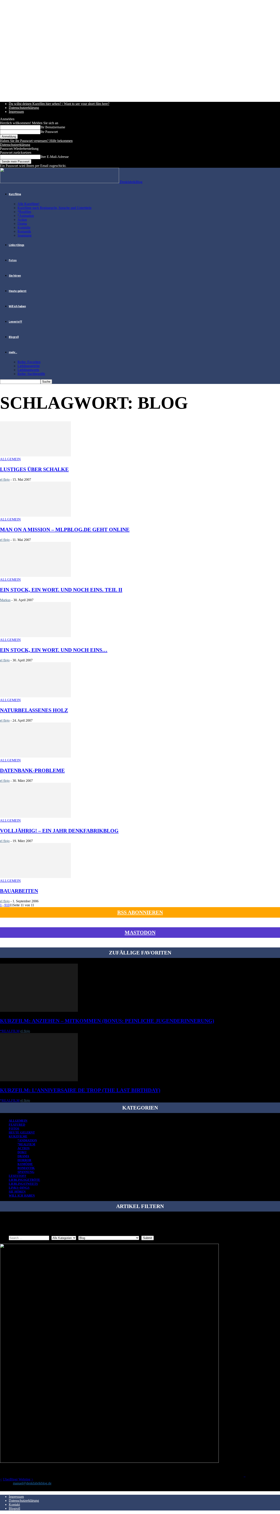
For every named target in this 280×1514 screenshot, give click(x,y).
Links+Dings (16, 245)
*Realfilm (24, 212)
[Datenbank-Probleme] (35, 756)
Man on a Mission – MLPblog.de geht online (65, 529)
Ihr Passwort (49, 132)
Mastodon (140, 932)
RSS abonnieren (140, 912)
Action (22, 219)
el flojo (5, 479)
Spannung (25, 235)
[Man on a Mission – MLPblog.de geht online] (35, 515)
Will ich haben (17, 306)
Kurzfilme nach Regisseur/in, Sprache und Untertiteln (54, 208)
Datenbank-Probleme (32, 770)
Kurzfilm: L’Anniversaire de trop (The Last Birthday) (80, 1090)
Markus (5, 600)
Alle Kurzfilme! (28, 204)
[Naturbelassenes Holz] (35, 696)
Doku (22, 1152)
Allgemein (10, 459)
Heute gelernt (17, 291)
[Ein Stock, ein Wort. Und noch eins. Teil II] (35, 576)
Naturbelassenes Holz (34, 710)
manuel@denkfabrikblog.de (32, 1483)
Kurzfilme (15, 194)
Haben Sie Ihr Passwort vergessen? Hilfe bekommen (36, 141)
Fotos (13, 260)
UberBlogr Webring (16, 1479)
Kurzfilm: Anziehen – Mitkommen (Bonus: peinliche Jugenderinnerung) (107, 1021)
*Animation (26, 215)
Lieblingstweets (28, 370)
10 (8, 905)
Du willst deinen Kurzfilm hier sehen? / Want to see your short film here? (59, 104)
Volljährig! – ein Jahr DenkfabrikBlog (59, 831)
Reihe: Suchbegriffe (31, 374)
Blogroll (14, 337)
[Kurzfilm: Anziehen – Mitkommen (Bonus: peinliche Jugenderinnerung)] (39, 1010)
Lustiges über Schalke (34, 469)
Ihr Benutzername (52, 127)
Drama (22, 223)
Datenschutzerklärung (24, 108)
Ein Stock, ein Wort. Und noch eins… (53, 650)
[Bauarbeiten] (35, 877)
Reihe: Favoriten (29, 362)
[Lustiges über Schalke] (35, 455)
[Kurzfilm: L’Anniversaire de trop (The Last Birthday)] (39, 1080)
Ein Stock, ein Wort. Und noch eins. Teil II (61, 590)
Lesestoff (15, 321)
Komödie (24, 227)
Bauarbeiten (19, 891)
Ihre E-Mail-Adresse (54, 157)
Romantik (24, 231)
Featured (17, 1124)
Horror (24, 1160)
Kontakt (14, 1504)
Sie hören (15, 275)
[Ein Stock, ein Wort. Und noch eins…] (35, 636)
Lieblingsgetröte (29, 366)
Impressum (16, 111)
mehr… (13, 352)
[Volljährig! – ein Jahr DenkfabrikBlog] (35, 816)
